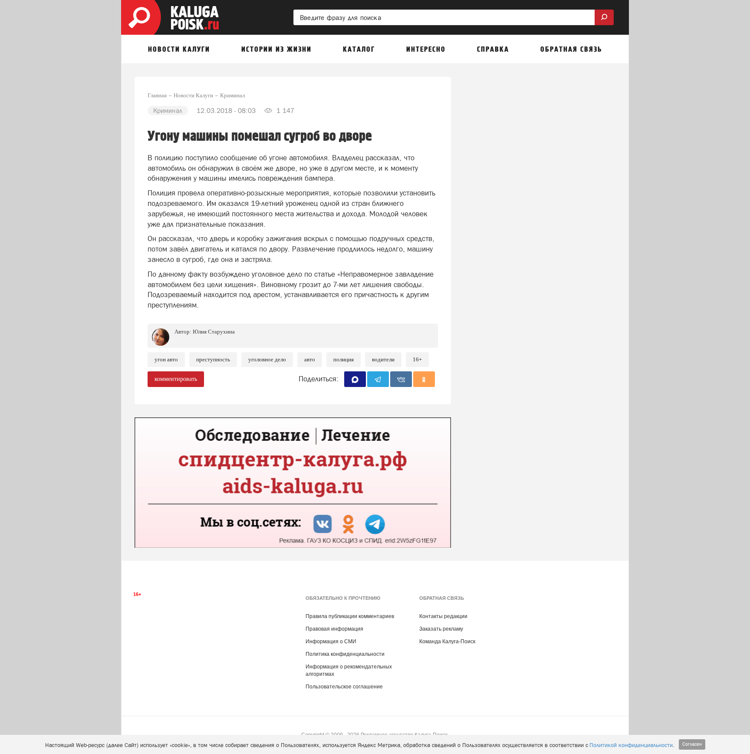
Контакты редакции (443, 616)
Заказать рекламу (441, 629)
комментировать (176, 379)
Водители (383, 359)
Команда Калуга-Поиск (447, 641)
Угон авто (166, 359)
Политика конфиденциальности (345, 654)
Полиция (343, 359)
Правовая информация (334, 629)
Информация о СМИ (331, 641)
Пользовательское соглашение (344, 687)
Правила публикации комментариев (350, 616)
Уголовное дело (267, 359)
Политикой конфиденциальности (631, 745)
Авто (309, 359)
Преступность (213, 359)
